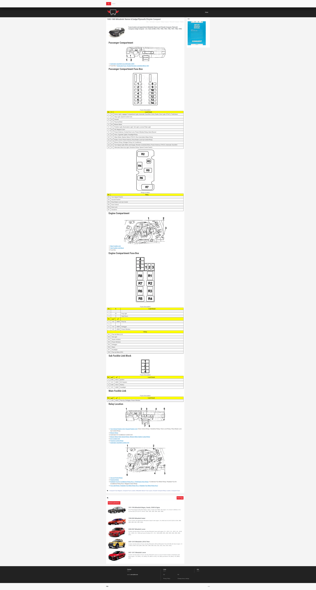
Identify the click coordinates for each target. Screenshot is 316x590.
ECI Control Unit (115, 438)
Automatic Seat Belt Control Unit (119, 442)
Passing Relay (114, 479)
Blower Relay (114, 433)
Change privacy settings (183, 578)
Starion (182, 21)
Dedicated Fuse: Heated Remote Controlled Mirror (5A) (133, 65)
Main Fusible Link (115, 246)
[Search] (108, 3)
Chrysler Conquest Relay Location (162, 490)
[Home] (113, 12)
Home (206, 12)
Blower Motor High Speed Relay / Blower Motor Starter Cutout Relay (130, 436)
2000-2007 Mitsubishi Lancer (136, 529)
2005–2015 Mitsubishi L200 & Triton (139, 541)
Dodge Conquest (165, 21)
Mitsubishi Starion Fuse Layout (144, 490)
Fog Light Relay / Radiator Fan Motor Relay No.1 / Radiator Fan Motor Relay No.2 (134, 485)
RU (178, 574)
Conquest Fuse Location (129, 490)
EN (164, 574)
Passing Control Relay (116, 440)
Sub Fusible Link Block (117, 248)
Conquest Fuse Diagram (115, 490)
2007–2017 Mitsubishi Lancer (137, 552)
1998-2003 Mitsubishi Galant (136, 518)
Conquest (157, 21)
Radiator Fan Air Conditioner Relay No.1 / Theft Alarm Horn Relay (129, 481)
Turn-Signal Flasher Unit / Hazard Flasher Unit (123, 429)
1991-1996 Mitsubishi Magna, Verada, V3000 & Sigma (144, 507)
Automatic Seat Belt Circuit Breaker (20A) (122, 64)
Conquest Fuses (175, 490)
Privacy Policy (166, 578)
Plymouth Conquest (174, 21)
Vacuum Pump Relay (116, 477)
